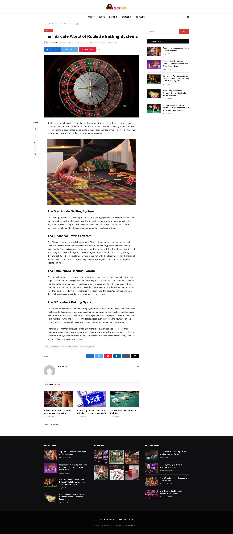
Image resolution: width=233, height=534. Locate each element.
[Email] (35, 154)
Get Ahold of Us (108, 519)
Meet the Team (126, 519)
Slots (102, 17)
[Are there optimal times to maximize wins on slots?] (151, 494)
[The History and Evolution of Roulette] (124, 399)
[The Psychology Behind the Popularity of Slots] (151, 468)
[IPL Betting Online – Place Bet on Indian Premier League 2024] (91, 399)
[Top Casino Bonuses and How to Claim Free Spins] (154, 51)
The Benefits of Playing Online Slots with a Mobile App (173, 453)
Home (46, 24)
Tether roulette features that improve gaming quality (58, 411)
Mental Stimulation (69, 347)
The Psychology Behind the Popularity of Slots (171, 466)
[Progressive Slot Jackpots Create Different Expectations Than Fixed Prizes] (154, 64)
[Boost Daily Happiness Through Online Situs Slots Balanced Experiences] (154, 93)
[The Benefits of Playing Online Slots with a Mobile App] (151, 455)
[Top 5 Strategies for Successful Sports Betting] (151, 481)
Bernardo (54, 43)
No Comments (101, 43)
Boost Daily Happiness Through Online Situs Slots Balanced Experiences (174, 93)
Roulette (141, 17)
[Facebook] (35, 129)
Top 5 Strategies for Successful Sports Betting (173, 479)
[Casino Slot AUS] (116, 6)
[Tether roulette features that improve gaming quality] (58, 399)
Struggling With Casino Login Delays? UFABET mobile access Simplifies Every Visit (176, 78)
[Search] (188, 17)
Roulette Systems (87, 347)
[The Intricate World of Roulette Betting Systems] (91, 86)
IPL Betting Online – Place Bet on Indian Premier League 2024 (91, 411)
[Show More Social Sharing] (98, 49)
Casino (91, 17)
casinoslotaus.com (131, 525)
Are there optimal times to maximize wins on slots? (171, 492)
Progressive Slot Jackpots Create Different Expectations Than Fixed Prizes (175, 63)
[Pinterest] (35, 148)
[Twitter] (35, 135)
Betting (113, 17)
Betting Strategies (52, 347)
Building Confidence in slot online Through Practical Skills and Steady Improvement (176, 107)
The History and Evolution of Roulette (123, 411)
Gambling (127, 17)
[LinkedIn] (35, 141)
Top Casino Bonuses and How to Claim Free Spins (176, 49)
